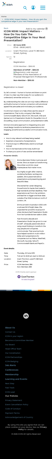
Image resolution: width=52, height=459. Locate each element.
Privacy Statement (13, 400)
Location (8, 51)
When (9, 45)
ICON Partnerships (13, 357)
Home (3, 16)
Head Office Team (13, 349)
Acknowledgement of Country (19, 417)
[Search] (25, 7)
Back (6, 28)
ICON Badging (11, 361)
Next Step (9, 383)
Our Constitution (12, 353)
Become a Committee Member (19, 340)
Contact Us (10, 332)
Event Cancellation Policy (16, 404)
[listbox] (37, 28)
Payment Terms (12, 413)
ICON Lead (10, 392)
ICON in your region (14, 336)
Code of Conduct (13, 409)
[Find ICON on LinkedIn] (26, 318)
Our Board (10, 344)
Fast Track (9, 388)
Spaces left (9, 58)
